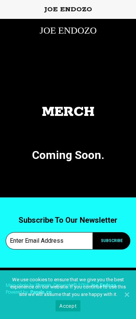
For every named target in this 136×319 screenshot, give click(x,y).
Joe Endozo (68, 30)
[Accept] (126, 294)
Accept (68, 306)
